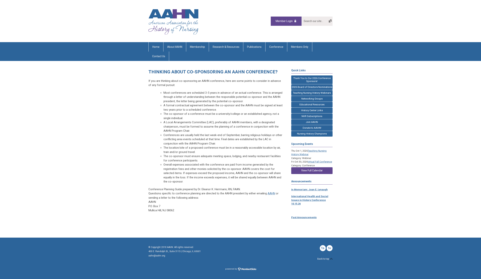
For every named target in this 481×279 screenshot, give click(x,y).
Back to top (323, 259)
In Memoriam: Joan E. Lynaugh (309, 189)
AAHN (271, 193)
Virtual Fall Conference (320, 161)
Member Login (284, 21)
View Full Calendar (312, 170)
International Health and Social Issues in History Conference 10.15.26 (309, 200)
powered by (231, 269)
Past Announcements (304, 217)
